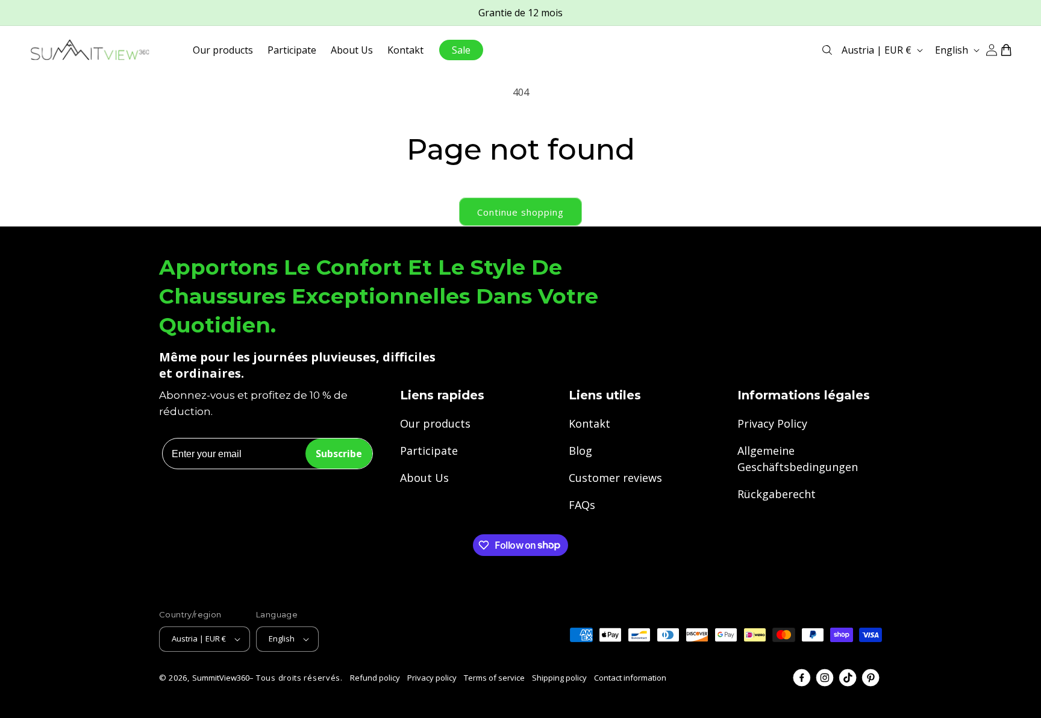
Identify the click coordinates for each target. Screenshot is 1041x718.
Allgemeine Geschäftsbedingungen (797, 458)
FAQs (582, 505)
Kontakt (589, 423)
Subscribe (339, 453)
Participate (429, 450)
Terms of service (494, 677)
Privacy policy (432, 677)
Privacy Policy (772, 423)
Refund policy (375, 677)
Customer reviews (615, 477)
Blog (580, 450)
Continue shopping (520, 212)
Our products (435, 423)
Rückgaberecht (776, 494)
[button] (827, 50)
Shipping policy (559, 677)
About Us (424, 477)
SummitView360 (220, 677)
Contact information (630, 677)
